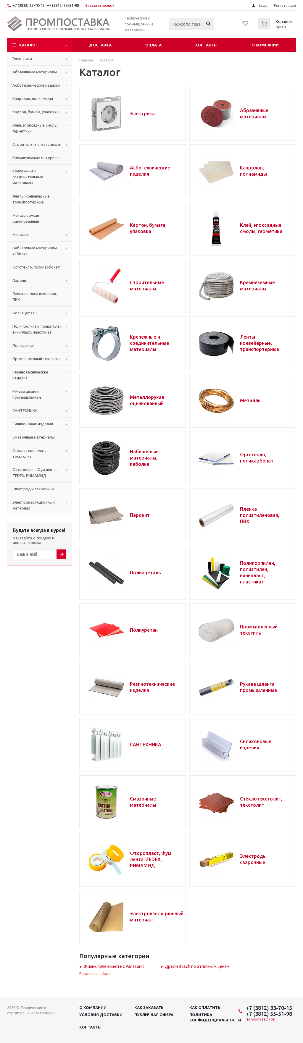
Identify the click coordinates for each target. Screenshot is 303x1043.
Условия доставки (101, 1015)
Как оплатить (204, 1007)
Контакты (206, 45)
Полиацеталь (145, 572)
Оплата (153, 45)
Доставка (100, 45)
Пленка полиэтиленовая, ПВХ (259, 515)
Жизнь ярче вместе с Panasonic (114, 966)
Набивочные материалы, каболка (144, 458)
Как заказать (149, 1007)
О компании (265, 45)
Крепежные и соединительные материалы (149, 343)
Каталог (28, 45)
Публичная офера (153, 1015)
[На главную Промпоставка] (58, 24)
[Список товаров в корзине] (275, 27)
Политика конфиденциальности (215, 1017)
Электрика (142, 113)
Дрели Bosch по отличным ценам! (198, 966)
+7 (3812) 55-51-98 (63, 5)
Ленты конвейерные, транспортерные (259, 343)
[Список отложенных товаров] (245, 25)
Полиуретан (144, 630)
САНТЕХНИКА (145, 744)
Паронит (140, 515)
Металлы (251, 400)
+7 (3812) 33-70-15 (28, 5)
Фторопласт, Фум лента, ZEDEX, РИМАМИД (150, 859)
